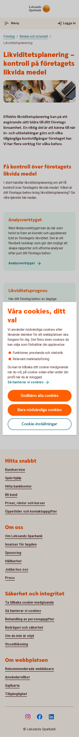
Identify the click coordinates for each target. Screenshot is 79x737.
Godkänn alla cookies (40, 395)
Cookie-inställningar (39, 424)
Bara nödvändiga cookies (39, 409)
